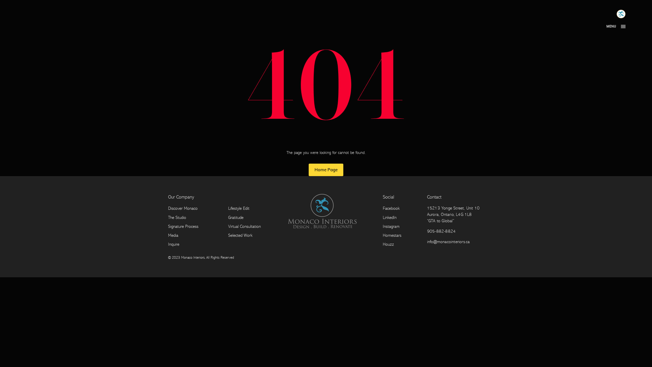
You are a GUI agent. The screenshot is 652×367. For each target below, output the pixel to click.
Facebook (391, 208)
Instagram (391, 226)
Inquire (173, 244)
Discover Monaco (183, 208)
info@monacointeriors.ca (448, 241)
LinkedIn (390, 217)
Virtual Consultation (244, 226)
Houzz (388, 244)
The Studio (177, 217)
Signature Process (183, 226)
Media (173, 235)
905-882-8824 (441, 231)
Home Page (326, 169)
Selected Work (240, 235)
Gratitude (235, 217)
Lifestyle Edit (238, 208)
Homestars (392, 235)
